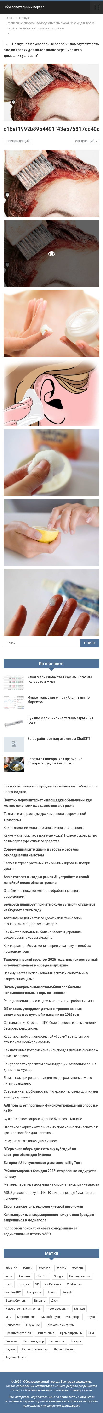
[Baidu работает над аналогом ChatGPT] (14, 744)
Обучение (33, 1325)
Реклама (11, 1341)
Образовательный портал (24, 7)
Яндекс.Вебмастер (35, 1349)
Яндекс (11, 1349)
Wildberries (74, 1284)
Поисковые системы (60, 1325)
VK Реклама (53, 1284)
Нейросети (13, 1325)
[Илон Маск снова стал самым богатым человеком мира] (14, 682)
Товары (76, 1341)
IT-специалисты (80, 1276)
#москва (44, 1268)
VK (37, 1284)
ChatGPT (42, 1276)
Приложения (45, 1333)
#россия (78, 1268)
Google (58, 1276)
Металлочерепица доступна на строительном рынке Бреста (51, 1184)
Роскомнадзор (33, 1341)
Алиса (52, 1292)
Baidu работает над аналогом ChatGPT (58, 739)
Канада (79, 1308)
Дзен (54, 1300)
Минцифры (73, 1317)
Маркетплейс (26, 1317)
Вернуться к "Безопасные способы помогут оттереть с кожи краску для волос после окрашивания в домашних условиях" (51, 50)
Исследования (58, 1308)
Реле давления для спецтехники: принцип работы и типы (49, 1001)
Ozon (9, 1284)
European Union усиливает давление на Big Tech (43, 1163)
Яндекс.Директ (64, 1349)
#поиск (61, 1268)
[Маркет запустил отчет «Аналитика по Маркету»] (14, 703)
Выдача (39, 1300)
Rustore (24, 1284)
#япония (24, 1276)
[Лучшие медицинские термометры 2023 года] (14, 723)
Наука (91, 1317)
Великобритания (17, 1300)
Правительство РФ (18, 1333)
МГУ (8, 1317)
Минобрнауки (50, 1317)
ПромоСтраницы (71, 1333)
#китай (27, 1268)
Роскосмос (57, 1341)
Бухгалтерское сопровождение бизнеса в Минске (43, 1119)
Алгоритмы (34, 1292)
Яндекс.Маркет (16, 1357)
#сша (9, 1276)
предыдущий (19, 141)
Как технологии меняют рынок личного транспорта (44, 827)
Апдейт (67, 1292)
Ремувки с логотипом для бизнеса (31, 1141)
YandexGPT (13, 1292)
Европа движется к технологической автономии (43, 1206)
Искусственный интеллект (24, 1308)
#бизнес (11, 1268)
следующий (85, 141)
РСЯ (91, 1333)
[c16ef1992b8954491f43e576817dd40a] (51, 183)
